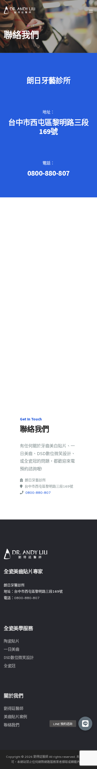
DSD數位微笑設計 (19, 657)
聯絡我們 (11, 724)
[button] (85, 724)
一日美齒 (11, 649)
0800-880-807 (48, 173)
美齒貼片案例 (15, 716)
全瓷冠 (9, 665)
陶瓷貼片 (11, 641)
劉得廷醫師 (13, 708)
